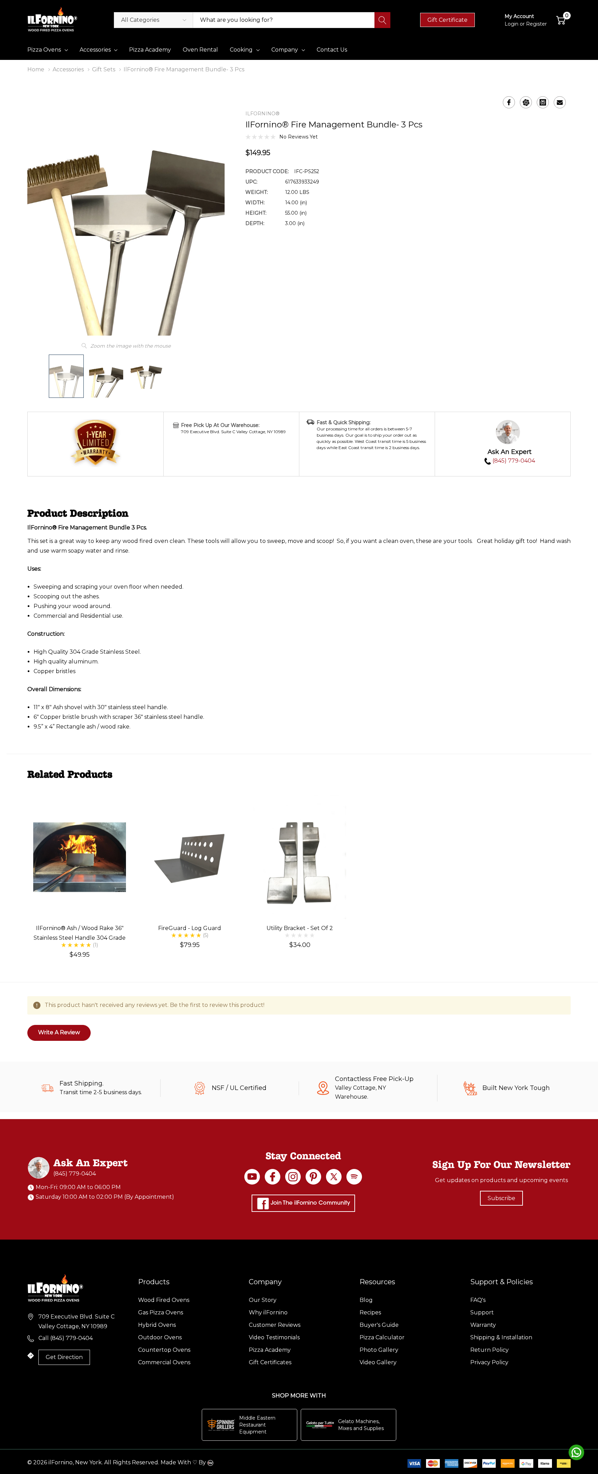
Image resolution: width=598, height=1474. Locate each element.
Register (536, 24)
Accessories (95, 49)
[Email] (560, 102)
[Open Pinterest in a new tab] (313, 1176)
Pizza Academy (270, 1350)
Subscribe (501, 1198)
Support (482, 1312)
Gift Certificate (447, 20)
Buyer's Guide (379, 1325)
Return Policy (489, 1350)
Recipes (370, 1312)
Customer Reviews (274, 1325)
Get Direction (64, 1357)
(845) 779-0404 (513, 460)
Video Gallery (378, 1362)
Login (512, 24)
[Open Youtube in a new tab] (252, 1176)
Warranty (483, 1325)
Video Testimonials (274, 1337)
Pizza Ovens (44, 49)
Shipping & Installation (501, 1337)
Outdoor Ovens (160, 1337)
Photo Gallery (379, 1350)
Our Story (263, 1300)
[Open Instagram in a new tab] (293, 1176)
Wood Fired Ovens (163, 1300)
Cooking (241, 49)
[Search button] (382, 20)
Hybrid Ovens (157, 1325)
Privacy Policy (489, 1362)
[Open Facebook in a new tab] (272, 1176)
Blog (366, 1300)
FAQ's (478, 1300)
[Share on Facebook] (509, 102)
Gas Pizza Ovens (160, 1312)
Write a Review (59, 1032)
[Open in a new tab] (333, 1176)
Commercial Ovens (164, 1362)
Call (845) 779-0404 (65, 1338)
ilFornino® (262, 113)
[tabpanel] (80, 876)
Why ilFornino (268, 1312)
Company (284, 49)
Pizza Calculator (382, 1337)
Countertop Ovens (164, 1350)
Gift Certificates (270, 1362)
